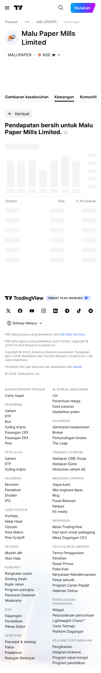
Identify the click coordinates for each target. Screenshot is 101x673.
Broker (57, 432)
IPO (8, 501)
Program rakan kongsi (70, 657)
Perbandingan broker (69, 438)
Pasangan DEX (16, 438)
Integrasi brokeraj (66, 652)
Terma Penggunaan (68, 553)
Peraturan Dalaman (20, 595)
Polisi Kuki (60, 569)
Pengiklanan (62, 646)
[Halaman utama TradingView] (24, 298)
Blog (56, 495)
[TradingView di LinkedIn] (55, 310)
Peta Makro (14, 532)
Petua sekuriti (63, 580)
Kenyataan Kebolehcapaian (74, 574)
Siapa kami (61, 484)
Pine (8, 443)
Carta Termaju (63, 626)
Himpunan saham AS (69, 469)
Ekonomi (11, 484)
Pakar (9, 647)
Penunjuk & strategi (20, 642)
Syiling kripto (15, 427)
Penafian (59, 558)
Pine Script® (15, 537)
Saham (10, 411)
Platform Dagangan (68, 631)
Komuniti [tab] (88, 96)
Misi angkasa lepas (67, 490)
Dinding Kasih (16, 579)
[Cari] (61, 8)
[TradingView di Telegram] (67, 310)
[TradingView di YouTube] (31, 310)
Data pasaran (63, 406)
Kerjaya (58, 506)
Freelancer (13, 652)
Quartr (77, 367)
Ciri (55, 395)
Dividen (11, 495)
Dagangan (13, 616)
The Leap (60, 443)
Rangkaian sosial (18, 573)
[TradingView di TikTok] (79, 310)
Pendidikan (14, 621)
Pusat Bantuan (64, 501)
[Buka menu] (7, 8)
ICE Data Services (72, 334)
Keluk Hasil (13, 521)
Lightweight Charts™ (68, 620)
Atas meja (13, 558)
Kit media (59, 511)
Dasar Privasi (62, 563)
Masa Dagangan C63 (69, 537)
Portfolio (11, 516)
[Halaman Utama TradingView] (18, 7)
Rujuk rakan (14, 584)
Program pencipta (19, 589)
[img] (53, 55)
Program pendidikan (68, 663)
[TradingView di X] (8, 310)
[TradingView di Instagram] (43, 310)
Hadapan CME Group (69, 458)
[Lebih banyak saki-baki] (27, 22)
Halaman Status (65, 590)
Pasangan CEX (16, 432)
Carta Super (14, 395)
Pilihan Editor (15, 626)
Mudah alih (13, 553)
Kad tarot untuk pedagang (73, 532)
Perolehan (13, 490)
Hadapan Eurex (64, 464)
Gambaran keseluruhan (70, 427)
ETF (8, 416)
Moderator (13, 600)
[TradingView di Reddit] (90, 310)
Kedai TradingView (67, 527)
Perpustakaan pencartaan (73, 615)
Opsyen (11, 527)
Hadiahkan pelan (65, 412)
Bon (8, 421)
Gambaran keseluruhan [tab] (27, 96)
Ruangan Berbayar (20, 658)
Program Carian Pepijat (70, 585)
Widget (58, 610)
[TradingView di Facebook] (20, 310)
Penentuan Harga (66, 401)
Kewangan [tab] (64, 96)
